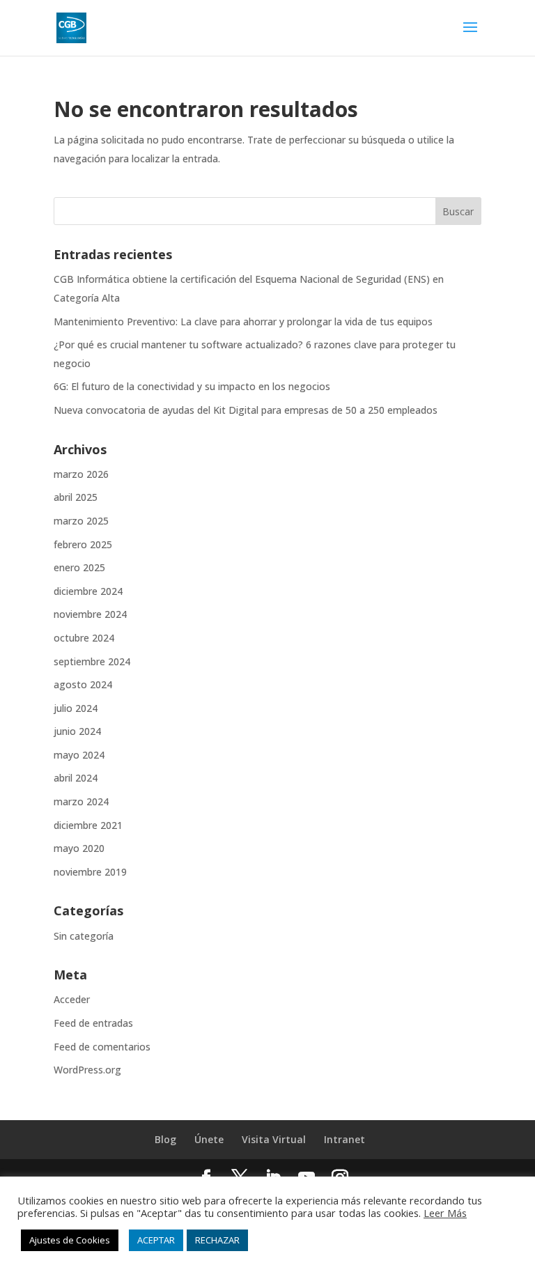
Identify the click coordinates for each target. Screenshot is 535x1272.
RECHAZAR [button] (217, 1240)
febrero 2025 (83, 544)
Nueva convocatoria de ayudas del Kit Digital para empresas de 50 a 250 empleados (245, 410)
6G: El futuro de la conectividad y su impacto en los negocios (192, 386)
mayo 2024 (79, 754)
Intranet (344, 1139)
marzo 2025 (81, 520)
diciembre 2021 (88, 825)
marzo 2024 (81, 801)
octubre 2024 (84, 637)
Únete (209, 1139)
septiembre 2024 (92, 661)
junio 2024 (77, 731)
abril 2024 (76, 777)
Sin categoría (84, 936)
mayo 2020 (79, 848)
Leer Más (445, 1213)
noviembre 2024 (90, 614)
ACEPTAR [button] (156, 1240)
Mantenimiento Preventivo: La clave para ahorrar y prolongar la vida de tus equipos (243, 321)
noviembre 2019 (90, 871)
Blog (165, 1139)
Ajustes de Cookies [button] (69, 1240)
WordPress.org (87, 1069)
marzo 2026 (81, 474)
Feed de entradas (93, 1023)
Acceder (72, 999)
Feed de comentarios (102, 1046)
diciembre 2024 (88, 591)
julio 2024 (76, 708)
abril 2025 (76, 497)
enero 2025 (79, 567)
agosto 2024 (83, 684)
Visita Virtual (274, 1139)
